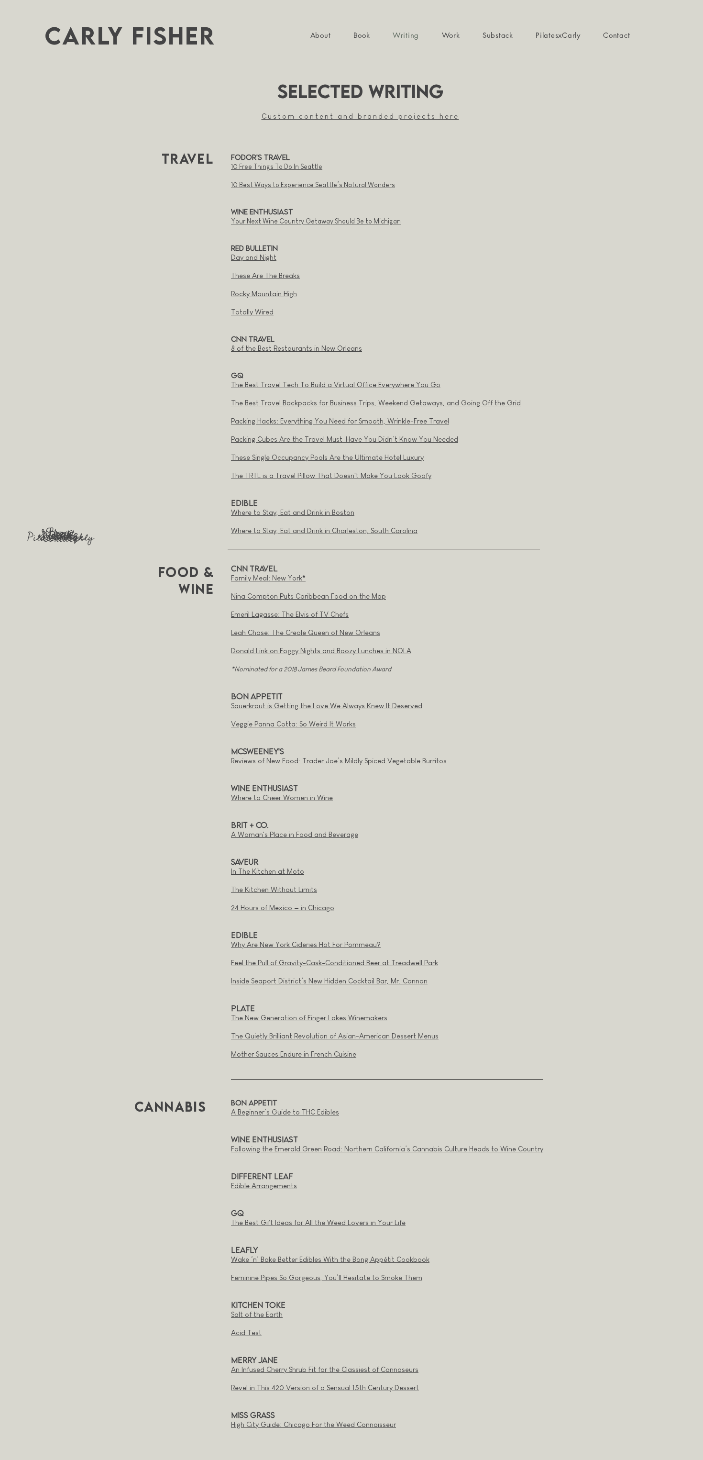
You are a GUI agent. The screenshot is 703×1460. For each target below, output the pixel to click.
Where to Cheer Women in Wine (282, 797)
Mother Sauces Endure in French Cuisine (293, 1054)
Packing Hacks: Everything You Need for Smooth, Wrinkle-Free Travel (340, 421)
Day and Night (253, 257)
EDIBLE (244, 503)
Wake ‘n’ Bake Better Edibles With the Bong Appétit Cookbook (330, 1259)
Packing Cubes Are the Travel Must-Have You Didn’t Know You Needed (344, 439)
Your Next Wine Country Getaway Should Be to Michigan (316, 221)
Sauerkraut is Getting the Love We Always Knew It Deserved (326, 706)
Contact (60, 538)
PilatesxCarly (60, 537)
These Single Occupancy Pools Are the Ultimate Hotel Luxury (327, 457)
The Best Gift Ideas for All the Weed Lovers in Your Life (318, 1222)
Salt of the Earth (257, 1314)
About (60, 532)
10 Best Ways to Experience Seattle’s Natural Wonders (313, 185)
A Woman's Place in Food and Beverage (294, 834)
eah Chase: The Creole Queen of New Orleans (307, 632)
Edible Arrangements (264, 1185)
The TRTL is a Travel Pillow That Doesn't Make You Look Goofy (331, 475)
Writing (60, 534)
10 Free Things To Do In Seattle (276, 166)
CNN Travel (254, 568)
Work (60, 535)
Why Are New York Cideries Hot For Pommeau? (306, 944)
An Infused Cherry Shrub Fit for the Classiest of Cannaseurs (324, 1369)
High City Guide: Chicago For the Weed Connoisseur (313, 1424)
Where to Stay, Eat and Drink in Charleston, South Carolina (324, 530)
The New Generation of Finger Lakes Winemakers (309, 1018)
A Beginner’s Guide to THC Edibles (285, 1112)
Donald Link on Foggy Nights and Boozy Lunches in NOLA (321, 650)
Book (60, 533)
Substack (60, 536)
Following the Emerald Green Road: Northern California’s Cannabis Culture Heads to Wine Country (387, 1149)
